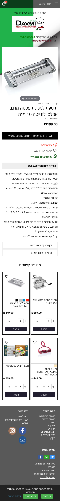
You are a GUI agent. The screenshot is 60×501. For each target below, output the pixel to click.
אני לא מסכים (30, 496)
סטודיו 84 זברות (47, 477)
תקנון (52, 438)
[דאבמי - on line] (30, 24)
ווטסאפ (24, 423)
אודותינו (51, 428)
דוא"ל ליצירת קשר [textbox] (16, 418)
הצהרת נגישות (48, 431)
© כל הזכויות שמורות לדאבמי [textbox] (45, 465)
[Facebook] (22, 431)
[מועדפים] (35, 276)
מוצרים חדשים (48, 419)
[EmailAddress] (22, 440)
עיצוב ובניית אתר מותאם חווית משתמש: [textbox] (44, 474)
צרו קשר (51, 425)
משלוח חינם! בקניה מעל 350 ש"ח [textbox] (30, 12)
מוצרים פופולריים (47, 416)
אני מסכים (47, 496)
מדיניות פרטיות (14, 496)
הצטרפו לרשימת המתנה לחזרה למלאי (30, 136)
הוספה (44, 329)
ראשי (53, 422)
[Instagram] (12, 431)
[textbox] (30, 37)
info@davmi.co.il (42, 40)
